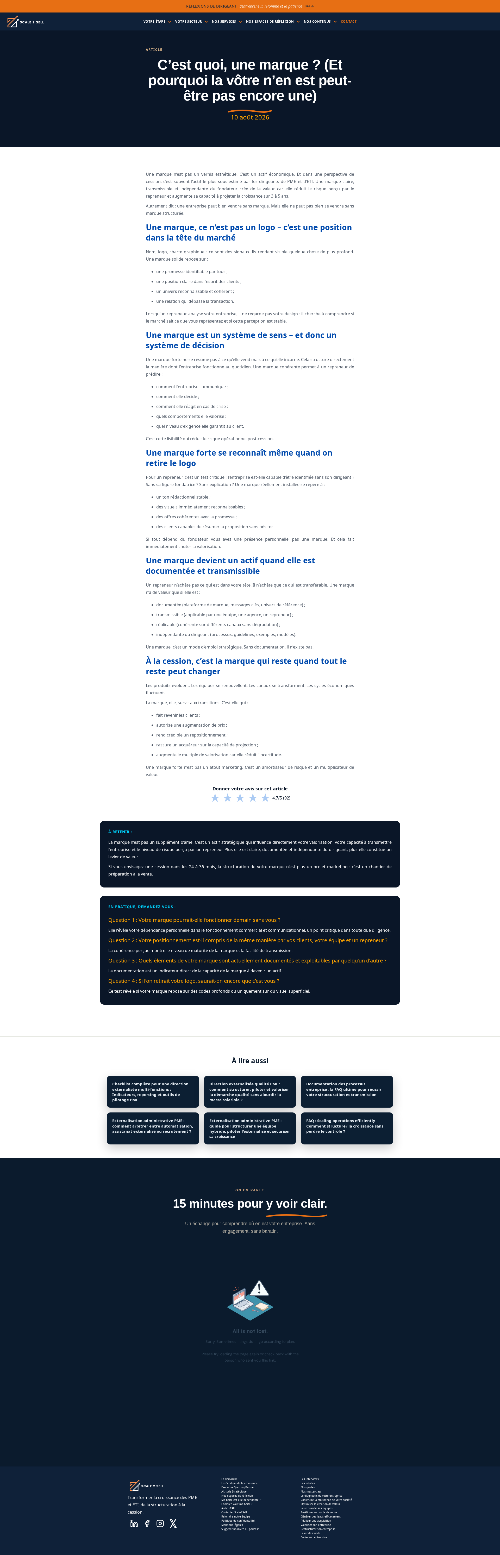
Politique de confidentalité (238, 1520)
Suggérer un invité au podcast (240, 1529)
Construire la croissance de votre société (326, 1500)
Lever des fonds (310, 1533)
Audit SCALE (228, 1508)
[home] (25, 21)
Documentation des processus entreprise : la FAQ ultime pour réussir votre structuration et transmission (344, 1089)
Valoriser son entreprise (316, 1525)
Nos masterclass (311, 1491)
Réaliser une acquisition (316, 1520)
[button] (157, 21)
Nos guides (308, 1487)
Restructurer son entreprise (318, 1529)
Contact (349, 21)
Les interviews (310, 1479)
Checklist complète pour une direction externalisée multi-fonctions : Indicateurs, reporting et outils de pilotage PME (150, 1091)
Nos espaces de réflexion (237, 1495)
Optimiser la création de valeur (320, 1504)
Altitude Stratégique (234, 1491)
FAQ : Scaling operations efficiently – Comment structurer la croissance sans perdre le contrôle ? (344, 1126)
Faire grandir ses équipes (317, 1508)
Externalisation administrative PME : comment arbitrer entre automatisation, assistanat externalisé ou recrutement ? (152, 1126)
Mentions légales (232, 1525)
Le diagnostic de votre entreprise (321, 1495)
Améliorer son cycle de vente (319, 1512)
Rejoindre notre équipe (235, 1516)
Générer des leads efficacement (321, 1516)
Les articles (308, 1483)
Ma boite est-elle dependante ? (240, 1500)
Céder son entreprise (314, 1537)
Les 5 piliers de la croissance (239, 1483)
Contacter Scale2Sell (234, 1512)
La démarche (229, 1479)
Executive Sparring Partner (238, 1487)
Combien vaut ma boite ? (236, 1504)
